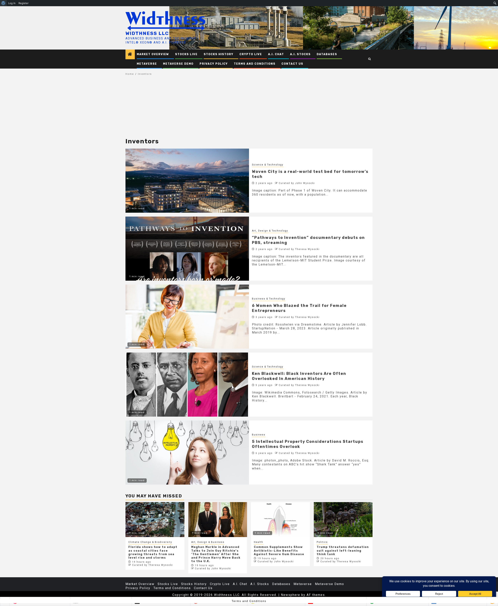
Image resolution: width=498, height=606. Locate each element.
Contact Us (292, 63)
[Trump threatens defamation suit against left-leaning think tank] (343, 519)
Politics (322, 542)
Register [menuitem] (23, 3)
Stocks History (218, 54)
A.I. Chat (276, 54)
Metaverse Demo (178, 63)
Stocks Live (186, 54)
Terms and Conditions (254, 63)
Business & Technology (268, 298)
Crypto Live (250, 54)
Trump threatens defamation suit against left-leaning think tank (343, 550)
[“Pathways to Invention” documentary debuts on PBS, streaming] (187, 249)
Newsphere (290, 595)
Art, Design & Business (207, 542)
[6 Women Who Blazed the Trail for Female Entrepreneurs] (187, 317)
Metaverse (147, 63)
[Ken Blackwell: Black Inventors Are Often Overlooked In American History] (187, 385)
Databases (327, 54)
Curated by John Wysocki (297, 183)
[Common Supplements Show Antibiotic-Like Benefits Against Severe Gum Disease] (280, 519)
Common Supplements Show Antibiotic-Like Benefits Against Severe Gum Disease (279, 550)
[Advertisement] (249, 109)
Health (258, 542)
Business (258, 434)
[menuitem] (3, 3)
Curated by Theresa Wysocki (299, 249)
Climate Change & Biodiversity (150, 542)
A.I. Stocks (300, 54)
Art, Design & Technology (270, 230)
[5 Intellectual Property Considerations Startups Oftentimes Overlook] (187, 453)
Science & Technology (267, 164)
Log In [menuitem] (12, 3)
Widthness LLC (147, 33)
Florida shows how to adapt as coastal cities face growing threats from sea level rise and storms (152, 552)
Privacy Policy (214, 63)
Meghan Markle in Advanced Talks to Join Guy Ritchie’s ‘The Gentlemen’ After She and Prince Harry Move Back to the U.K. (215, 554)
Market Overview (153, 54)
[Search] (369, 59)
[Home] (130, 54)
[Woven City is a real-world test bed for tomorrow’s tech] (187, 181)
